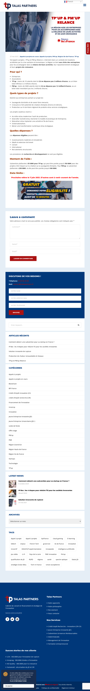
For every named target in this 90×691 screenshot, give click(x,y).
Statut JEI (75, 559)
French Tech (34, 544)
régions (40, 559)
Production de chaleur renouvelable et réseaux (26, 356)
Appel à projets (31, 538)
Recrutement (53, 610)
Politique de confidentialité (50, 688)
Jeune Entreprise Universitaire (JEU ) (22, 421)
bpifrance (45, 538)
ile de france (59, 544)
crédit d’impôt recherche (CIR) (20, 398)
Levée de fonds (14, 426)
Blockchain (13, 384)
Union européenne (53, 565)
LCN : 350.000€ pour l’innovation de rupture (23, 657)
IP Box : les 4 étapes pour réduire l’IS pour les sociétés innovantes (33, 347)
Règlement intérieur (68, 688)
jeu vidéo (14, 554)
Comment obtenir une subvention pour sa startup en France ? (31, 342)
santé (49, 559)
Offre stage (13, 431)
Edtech (13, 544)
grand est (46, 544)
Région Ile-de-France (66, 56)
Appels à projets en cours (29, 56)
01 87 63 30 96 (23, 281)
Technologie (13, 463)
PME (10, 440)
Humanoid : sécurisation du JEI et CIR (20, 667)
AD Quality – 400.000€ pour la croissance (22, 664)
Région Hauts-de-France (17, 449)
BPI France (12, 388)
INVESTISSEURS (53, 637)
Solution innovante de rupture (20, 351)
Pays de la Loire (35, 554)
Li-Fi (23, 554)
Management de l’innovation (58, 640)
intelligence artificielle (66, 549)
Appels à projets (46, 56)
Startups (12, 459)
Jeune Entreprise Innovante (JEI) (20, 416)
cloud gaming (58, 538)
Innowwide (50, 549)
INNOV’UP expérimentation (31, 549)
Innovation (13, 412)
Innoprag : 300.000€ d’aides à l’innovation (22, 660)
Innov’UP (14, 549)
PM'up (54, 56)
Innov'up (12, 407)
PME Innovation (51, 554)
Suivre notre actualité (13, 613)
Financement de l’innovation (19, 402)
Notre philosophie (54, 606)
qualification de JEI (18, 559)
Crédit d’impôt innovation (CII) (20, 393)
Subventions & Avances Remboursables (62, 633)
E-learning (71, 538)
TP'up (76, 56)
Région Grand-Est (15, 445)
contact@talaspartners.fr (23, 284)
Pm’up (63, 554)
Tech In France (36, 565)
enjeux (22, 544)
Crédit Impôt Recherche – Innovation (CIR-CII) (64, 626)
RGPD (31, 559)
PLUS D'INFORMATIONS (18, 681)
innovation (72, 544)
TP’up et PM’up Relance (17, 361)
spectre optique (61, 559)
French (70, 2)
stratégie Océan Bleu (18, 565)
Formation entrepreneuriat (58, 644)
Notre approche (54, 603)
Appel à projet (16, 538)
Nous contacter (53, 613)
